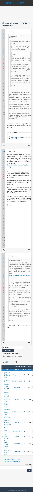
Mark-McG (17, 451)
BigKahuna (17, 443)
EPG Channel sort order (7, 436)
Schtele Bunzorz (16, 412)
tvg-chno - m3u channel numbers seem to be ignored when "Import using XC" (7, 399)
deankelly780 (17, 431)
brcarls (17, 399)
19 (24, 412)
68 (24, 451)
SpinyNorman (17, 375)
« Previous (10, 362)
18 (24, 399)
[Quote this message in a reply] (29, 145)
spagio (17, 436)
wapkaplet (17, 387)
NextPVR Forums (15, 3)
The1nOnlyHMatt (17, 381)
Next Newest (15, 353)
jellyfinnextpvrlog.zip (16, 137)
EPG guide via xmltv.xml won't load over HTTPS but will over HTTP (7, 422)
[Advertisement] (16, 12)
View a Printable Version (13, 459)
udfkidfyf (16, 422)
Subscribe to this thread (13, 461)
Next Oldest (7, 353)
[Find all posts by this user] (4, 145)
